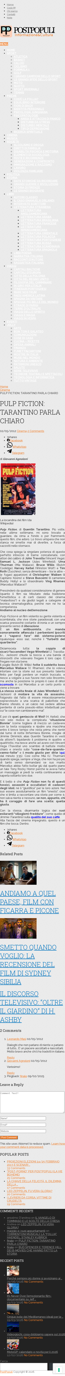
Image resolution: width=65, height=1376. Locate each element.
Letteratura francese (39, 223)
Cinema (12, 135)
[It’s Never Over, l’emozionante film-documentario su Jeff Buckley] (13, 1292)
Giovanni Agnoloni (18, 1060)
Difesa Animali (25, 344)
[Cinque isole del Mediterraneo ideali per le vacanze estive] (13, 1313)
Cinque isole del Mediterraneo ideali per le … (35, 1316)
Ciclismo (20, 66)
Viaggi (11, 266)
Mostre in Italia (26, 354)
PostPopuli (6, 1371)
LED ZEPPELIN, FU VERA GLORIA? (29, 1191)
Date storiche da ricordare (36, 181)
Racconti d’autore (28, 259)
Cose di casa (23, 338)
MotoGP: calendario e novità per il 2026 (32, 1352)
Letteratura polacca (38, 236)
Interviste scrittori (30, 204)
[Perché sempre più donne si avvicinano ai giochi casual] (13, 1275)
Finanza (20, 348)
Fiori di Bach (23, 105)
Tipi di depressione (35, 128)
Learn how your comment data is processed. (32, 1145)
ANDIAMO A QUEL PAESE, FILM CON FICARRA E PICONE (29, 902)
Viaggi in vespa (25, 318)
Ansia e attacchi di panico (40, 118)
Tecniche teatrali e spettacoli (38, 374)
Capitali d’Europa (27, 272)
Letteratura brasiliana (39, 220)
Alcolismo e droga (29, 145)
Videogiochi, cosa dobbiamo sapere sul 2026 (36, 1334)
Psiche (12, 95)
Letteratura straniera (32, 207)
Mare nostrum (25, 292)
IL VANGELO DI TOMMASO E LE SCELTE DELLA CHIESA (33, 1219)
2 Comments (35, 431)
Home (10, 4)
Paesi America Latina (29, 295)
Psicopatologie (26, 115)
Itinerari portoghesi (30, 289)
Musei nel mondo (27, 357)
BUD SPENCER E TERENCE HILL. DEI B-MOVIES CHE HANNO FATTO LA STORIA (34, 1250)
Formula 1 (22, 69)
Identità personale (29, 109)
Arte (17, 328)
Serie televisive (26, 370)
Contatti (11, 14)
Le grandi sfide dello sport (36, 79)
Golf (17, 73)
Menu (4, 44)
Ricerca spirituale (28, 132)
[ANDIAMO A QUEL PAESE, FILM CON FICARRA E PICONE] (32, 873)
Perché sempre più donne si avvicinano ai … (34, 1278)
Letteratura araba (36, 217)
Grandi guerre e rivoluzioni (36, 184)
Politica (13, 174)
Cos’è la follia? (26, 99)
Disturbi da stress (35, 122)
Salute (19, 367)
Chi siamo (12, 11)
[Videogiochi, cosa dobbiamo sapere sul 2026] (13, 1331)
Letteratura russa (36, 243)
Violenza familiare (28, 171)
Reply (11, 1057)
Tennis (19, 92)
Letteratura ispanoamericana (34, 228)
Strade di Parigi (26, 305)
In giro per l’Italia (28, 285)
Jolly (11, 325)
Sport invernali (26, 89)
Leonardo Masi (16, 1039)
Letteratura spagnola (39, 249)
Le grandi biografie (29, 190)
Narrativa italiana (28, 256)
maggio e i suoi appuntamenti (26, 1231)
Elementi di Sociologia (31, 154)
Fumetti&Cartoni (27, 351)
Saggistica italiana (29, 262)
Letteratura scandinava (40, 246)
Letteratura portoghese (41, 240)
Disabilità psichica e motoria (36, 151)
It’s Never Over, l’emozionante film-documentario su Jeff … (29, 1297)
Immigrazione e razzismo (33, 164)
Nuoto (19, 86)
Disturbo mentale (35, 125)
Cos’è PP (11, 8)
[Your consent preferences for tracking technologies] (59, 1370)
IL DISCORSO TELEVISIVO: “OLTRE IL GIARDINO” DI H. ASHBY (31, 1006)
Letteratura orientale (39, 233)
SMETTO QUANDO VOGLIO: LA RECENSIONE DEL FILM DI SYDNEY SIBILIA (28, 964)
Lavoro (20, 168)
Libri (10, 194)
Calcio (19, 63)
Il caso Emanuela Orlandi (34, 200)
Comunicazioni (25, 334)
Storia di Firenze (27, 187)
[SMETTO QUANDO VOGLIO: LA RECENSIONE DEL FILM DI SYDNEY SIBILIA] (32, 928)
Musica (12, 138)
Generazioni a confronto (34, 161)
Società (13, 141)
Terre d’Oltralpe (27, 308)
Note (9, 17)
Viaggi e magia (24, 315)
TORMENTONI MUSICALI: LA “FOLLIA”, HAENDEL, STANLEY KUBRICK (32, 1236)
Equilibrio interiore (29, 102)
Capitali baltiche (27, 269)
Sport (11, 53)
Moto (18, 82)
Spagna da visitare (28, 298)
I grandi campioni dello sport (37, 76)
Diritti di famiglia (27, 148)
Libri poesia (23, 253)
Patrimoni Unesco (27, 364)
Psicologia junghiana (31, 112)
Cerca (4, 1361)
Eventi (12, 321)
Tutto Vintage (25, 380)
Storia (12, 177)
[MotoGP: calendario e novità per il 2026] (13, 1348)
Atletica (20, 56)
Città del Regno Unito (31, 279)
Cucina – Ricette (26, 341)
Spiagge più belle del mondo (36, 302)
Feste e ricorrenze (29, 158)
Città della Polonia (29, 276)
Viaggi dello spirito (29, 312)
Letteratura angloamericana (34, 212)
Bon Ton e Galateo (29, 331)
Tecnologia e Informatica (34, 377)
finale (23, 1076)
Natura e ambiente (28, 361)
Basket (19, 59)
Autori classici (26, 197)
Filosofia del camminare (33, 282)
